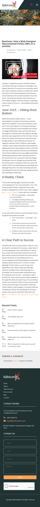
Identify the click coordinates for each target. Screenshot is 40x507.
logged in (16, 361)
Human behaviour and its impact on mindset (22, 330)
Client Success (8, 389)
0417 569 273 (12, 418)
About (6, 386)
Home (5, 383)
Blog (29, 50)
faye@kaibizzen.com (15, 420)
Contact (6, 397)
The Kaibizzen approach (15, 316)
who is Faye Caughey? (10, 192)
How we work (8, 392)
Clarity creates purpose (15, 310)
